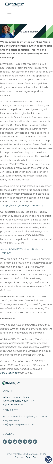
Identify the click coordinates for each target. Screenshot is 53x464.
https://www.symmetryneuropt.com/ (23, 205)
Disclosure (19, 457)
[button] (48, 459)
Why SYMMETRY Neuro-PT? (18, 400)
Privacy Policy (32, 457)
